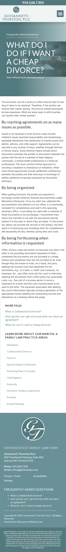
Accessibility (40, 476)
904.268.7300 (33, 2)
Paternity (12, 384)
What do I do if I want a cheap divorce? (28, 324)
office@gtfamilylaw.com (25, 469)
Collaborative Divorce (19, 351)
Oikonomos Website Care (29, 521)
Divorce (11, 357)
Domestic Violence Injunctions (23, 390)
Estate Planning (15, 403)
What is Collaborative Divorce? (23, 311)
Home (8, 77)
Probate (11, 397)
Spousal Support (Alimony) (21, 364)
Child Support (14, 377)
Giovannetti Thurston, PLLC (37, 515)
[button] (60, 13)
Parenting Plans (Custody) (21, 370)
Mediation (12, 344)
